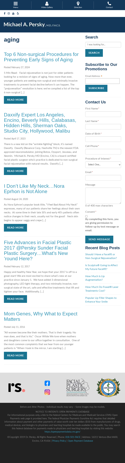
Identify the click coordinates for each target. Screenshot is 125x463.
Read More (15, 100)
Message (90, 184)
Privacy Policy (59, 441)
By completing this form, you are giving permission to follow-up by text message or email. (102, 225)
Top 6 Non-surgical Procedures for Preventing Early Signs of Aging (41, 57)
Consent (90, 212)
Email (89, 172)
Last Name (92, 121)
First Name (92, 108)
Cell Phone (92, 146)
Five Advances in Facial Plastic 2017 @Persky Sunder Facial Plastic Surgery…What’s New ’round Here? (37, 250)
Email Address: (93, 76)
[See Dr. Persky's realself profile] (17, 387)
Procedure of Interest (98, 158)
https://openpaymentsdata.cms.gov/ (62, 432)
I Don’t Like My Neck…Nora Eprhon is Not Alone (34, 188)
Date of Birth (93, 133)
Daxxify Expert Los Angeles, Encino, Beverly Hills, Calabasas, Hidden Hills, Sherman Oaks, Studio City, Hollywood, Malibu (40, 123)
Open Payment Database (80, 441)
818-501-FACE (72, 437)
